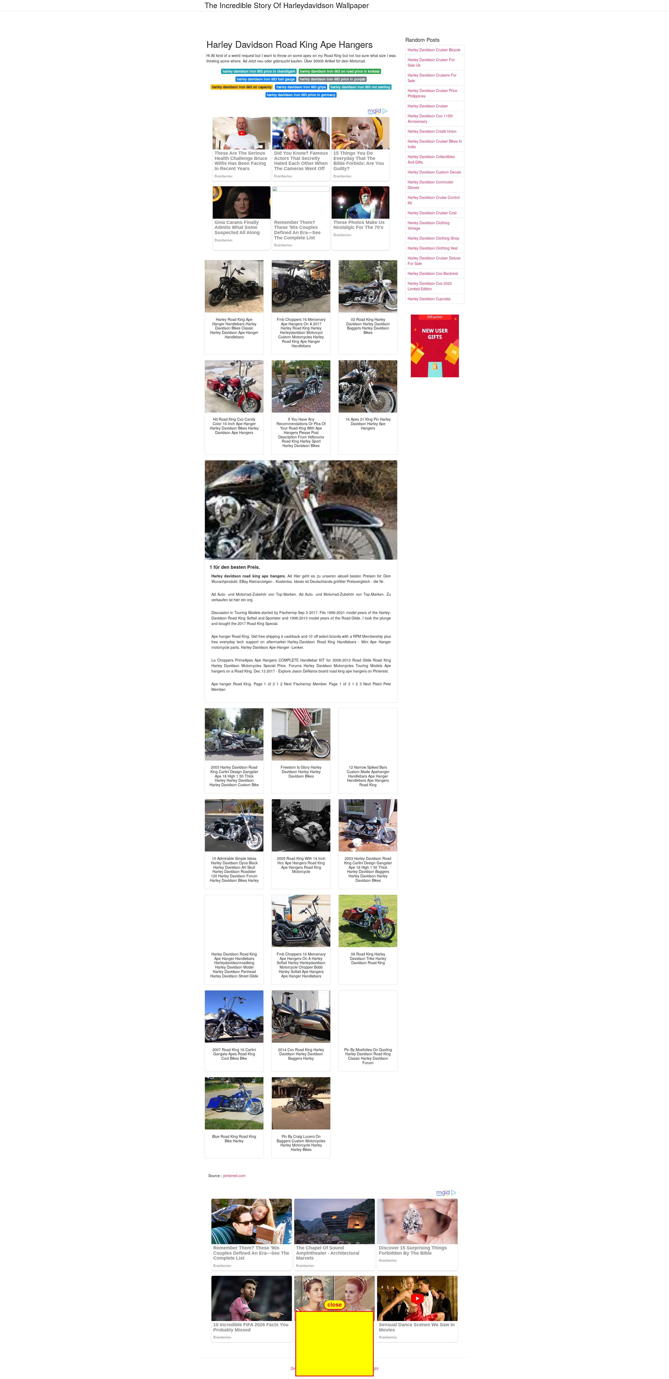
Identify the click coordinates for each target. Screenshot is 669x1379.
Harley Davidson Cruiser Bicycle (434, 49)
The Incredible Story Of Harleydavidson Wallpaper (287, 5)
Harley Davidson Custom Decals (434, 172)
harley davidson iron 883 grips (301, 86)
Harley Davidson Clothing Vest (433, 248)
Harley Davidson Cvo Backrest (433, 273)
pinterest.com (234, 1175)
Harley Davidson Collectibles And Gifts (431, 159)
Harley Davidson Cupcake (429, 298)
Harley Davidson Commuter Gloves (430, 184)
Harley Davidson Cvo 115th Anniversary (430, 118)
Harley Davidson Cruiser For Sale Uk (431, 62)
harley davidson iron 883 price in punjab (332, 79)
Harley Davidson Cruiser (428, 105)
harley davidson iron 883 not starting (360, 86)
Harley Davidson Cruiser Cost (432, 212)
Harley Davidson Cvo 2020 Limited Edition (430, 286)
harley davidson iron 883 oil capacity (242, 86)
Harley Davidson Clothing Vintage (428, 225)
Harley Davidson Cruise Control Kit (434, 200)
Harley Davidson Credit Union (432, 131)
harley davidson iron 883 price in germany (301, 94)
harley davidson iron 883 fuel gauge (266, 79)
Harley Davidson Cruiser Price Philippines (432, 93)
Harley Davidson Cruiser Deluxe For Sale (434, 260)
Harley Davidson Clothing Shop (433, 238)
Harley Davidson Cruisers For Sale (432, 77)
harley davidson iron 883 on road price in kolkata (339, 71)
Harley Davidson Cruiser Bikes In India (435, 143)
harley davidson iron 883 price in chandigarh (259, 71)
